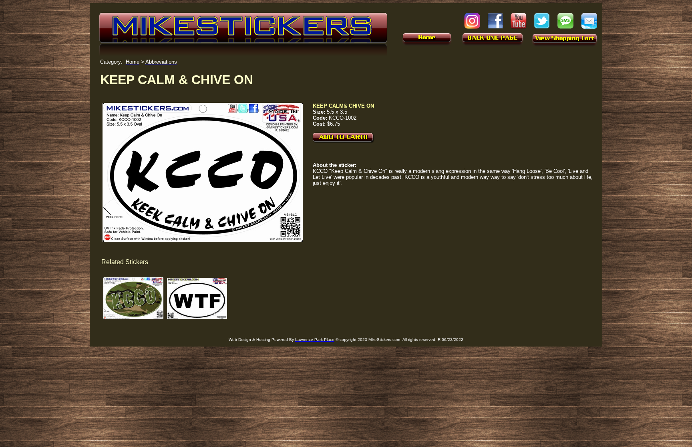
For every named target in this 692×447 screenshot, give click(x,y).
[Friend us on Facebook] (495, 27)
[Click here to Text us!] (565, 26)
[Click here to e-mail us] (589, 26)
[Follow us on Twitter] (542, 26)
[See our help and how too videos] (519, 26)
